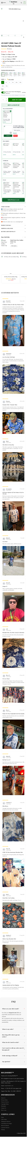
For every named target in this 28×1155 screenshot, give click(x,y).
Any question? (6, 1061)
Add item (8, 135)
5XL (7, 86)
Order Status (4, 1119)
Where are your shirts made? (10, 1009)
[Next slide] (23, 21)
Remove (15, 135)
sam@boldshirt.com (8, 1085)
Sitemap (3, 1129)
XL (13, 82)
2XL (17, 82)
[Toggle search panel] (21, 2)
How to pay (3, 1110)
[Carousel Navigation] (23, 237)
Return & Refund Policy (8, 231)
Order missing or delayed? (9, 1055)
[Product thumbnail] (5, 243)
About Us (3, 1098)
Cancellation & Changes (6, 1123)
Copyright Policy (5, 1104)
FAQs (2, 1117)
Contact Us (3, 1108)
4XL (3, 86)
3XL (20, 82)
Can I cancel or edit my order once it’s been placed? (13, 1049)
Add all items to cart (13, 200)
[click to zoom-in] (14, 21)
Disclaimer (3, 1106)
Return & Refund (5, 1125)
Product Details (6, 225)
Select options (17, 130)
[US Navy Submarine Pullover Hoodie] (19, 74)
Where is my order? (8, 1029)
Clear (2, 88)
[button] (24, 3)
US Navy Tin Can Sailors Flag (10, 276)
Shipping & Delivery (7, 228)
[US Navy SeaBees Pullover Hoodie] (11, 74)
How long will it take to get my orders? (11, 1036)
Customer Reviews (5, 1127)
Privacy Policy (4, 1100)
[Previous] (22, 237)
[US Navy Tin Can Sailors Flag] (10, 265)
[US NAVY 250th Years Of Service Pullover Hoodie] (3, 74)
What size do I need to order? (10, 1042)
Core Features (5, 206)
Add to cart (17, 100)
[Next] (25, 237)
